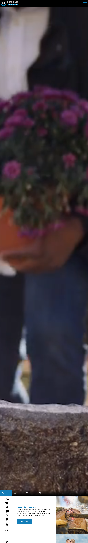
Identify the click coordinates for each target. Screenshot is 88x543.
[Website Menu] (85, 3)
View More (24, 521)
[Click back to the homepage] (33, 3)
